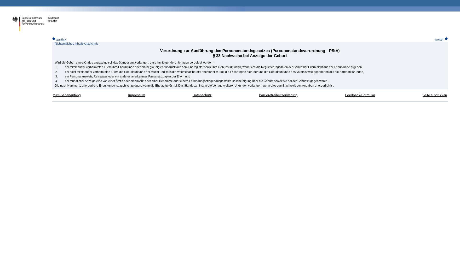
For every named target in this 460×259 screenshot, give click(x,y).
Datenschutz (202, 95)
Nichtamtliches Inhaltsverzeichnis (76, 43)
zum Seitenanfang (67, 95)
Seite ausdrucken (435, 95)
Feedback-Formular (360, 95)
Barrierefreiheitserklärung (278, 95)
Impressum (136, 95)
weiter (439, 39)
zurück (61, 39)
